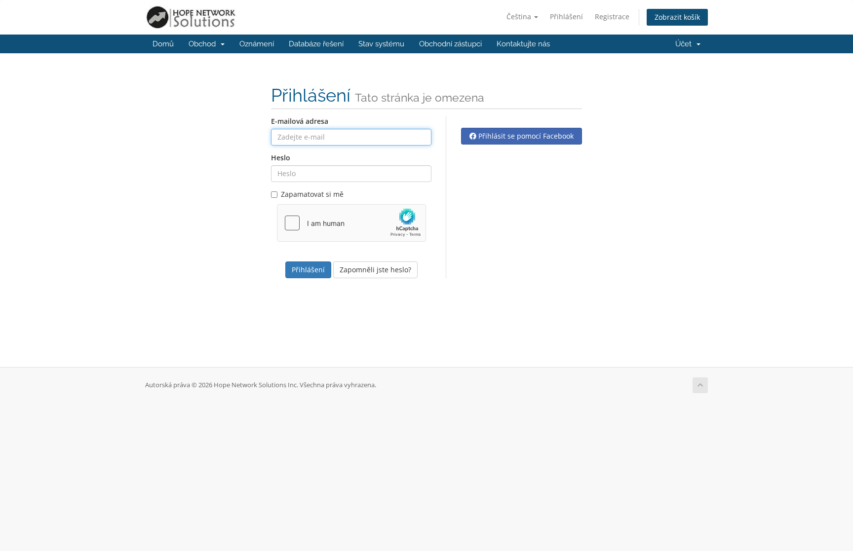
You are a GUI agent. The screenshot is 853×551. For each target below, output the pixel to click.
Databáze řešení (316, 43)
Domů (163, 43)
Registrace (612, 16)
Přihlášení (566, 16)
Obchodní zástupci (450, 43)
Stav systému (381, 43)
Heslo (280, 157)
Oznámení (256, 43)
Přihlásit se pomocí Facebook (525, 136)
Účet (685, 43)
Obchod (204, 43)
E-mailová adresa (299, 121)
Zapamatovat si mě (312, 194)
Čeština (519, 16)
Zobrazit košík (677, 17)
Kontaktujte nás (523, 43)
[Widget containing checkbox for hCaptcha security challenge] (351, 223)
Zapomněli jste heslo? (375, 269)
